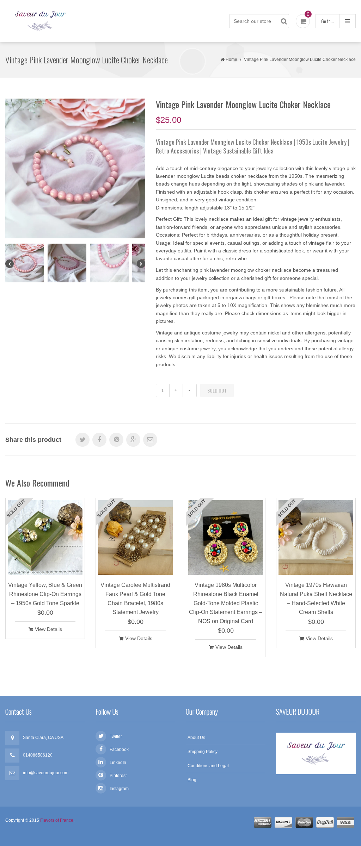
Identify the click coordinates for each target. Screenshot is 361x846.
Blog (192, 779)
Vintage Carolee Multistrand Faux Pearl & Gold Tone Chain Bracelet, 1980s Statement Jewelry (135, 598)
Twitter (116, 736)
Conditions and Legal (208, 765)
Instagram (119, 788)
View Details (48, 629)
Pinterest (118, 775)
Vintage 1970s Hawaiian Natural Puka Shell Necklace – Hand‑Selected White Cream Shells (316, 598)
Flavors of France (56, 820)
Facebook (119, 749)
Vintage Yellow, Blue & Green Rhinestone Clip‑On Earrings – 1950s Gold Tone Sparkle (45, 594)
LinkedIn (118, 762)
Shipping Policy (203, 751)
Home (231, 59)
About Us (196, 737)
